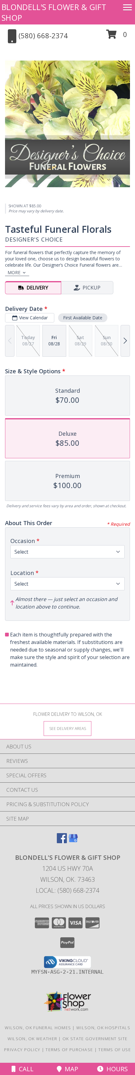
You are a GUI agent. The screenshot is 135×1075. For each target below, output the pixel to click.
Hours (115, 1069)
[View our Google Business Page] (73, 841)
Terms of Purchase (69, 1049)
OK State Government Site (94, 1038)
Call (25, 1069)
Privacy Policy (22, 1049)
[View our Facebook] (62, 841)
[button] (116, 36)
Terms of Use (114, 1049)
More (14, 272)
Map (70, 1069)
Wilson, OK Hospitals (103, 1027)
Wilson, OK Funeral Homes (38, 1027)
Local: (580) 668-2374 (67, 890)
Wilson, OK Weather (32, 1038)
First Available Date (82, 318)
